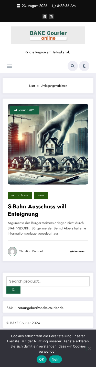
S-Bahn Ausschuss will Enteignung (37, 210)
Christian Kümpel (31, 251)
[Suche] (73, 66)
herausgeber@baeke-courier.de (40, 307)
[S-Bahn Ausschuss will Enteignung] (48, 143)
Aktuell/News (19, 195)
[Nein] (89, 348)
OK (41, 359)
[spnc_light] (84, 66)
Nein (55, 359)
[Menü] (9, 66)
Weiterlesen (77, 251)
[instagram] (51, 16)
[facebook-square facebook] (44, 16)
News (41, 195)
